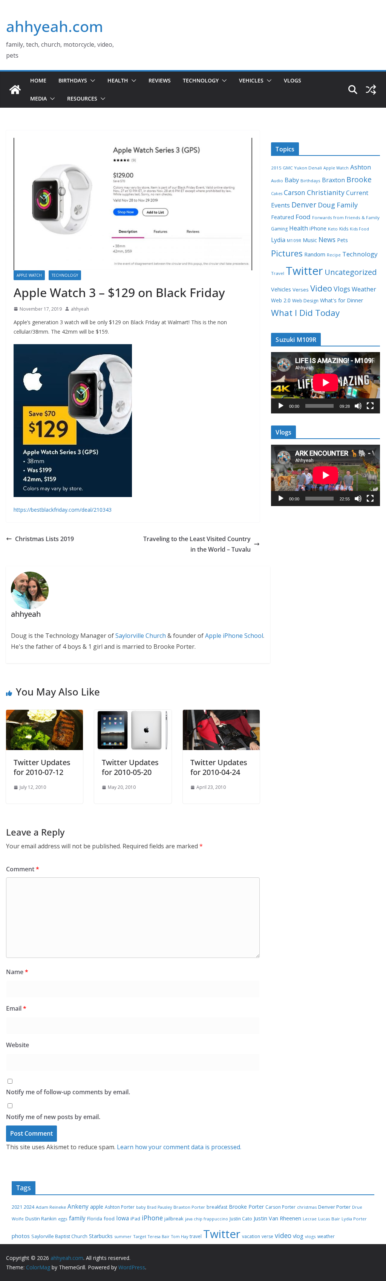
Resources (82, 98)
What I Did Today (305, 313)
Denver (303, 205)
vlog (298, 1236)
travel (196, 1236)
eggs (62, 1219)
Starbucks (101, 1236)
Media (38, 98)
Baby (292, 180)
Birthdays (72, 80)
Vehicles (251, 80)
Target (139, 1236)
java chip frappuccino (206, 1219)
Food (303, 216)
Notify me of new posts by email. (53, 1117)
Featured (282, 217)
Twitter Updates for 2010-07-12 (42, 767)
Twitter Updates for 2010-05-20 (130, 767)
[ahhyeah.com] (15, 90)
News (327, 239)
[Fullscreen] (370, 406)
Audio (277, 180)
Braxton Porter (189, 1207)
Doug (326, 204)
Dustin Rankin (41, 1218)
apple (96, 1206)
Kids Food (359, 229)
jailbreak (174, 1218)
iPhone (317, 228)
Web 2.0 (281, 300)
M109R (294, 240)
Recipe (334, 255)
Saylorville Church (140, 635)
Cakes (276, 193)
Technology (201, 80)
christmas (307, 1207)
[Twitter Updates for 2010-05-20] (132, 715)
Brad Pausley (159, 1207)
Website (17, 1045)
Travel (277, 273)
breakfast (217, 1207)
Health (117, 80)
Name (17, 972)
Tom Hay (179, 1236)
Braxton (333, 180)
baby (141, 1207)
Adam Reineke (51, 1207)
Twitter (304, 270)
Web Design (305, 300)
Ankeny (78, 1206)
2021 (17, 1207)
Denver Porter (334, 1206)
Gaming (279, 229)
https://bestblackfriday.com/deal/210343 (63, 509)
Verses (301, 289)
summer (123, 1236)
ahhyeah (80, 309)
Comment (22, 869)
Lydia (278, 240)
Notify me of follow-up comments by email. (68, 1092)
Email (16, 1008)
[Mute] (358, 406)
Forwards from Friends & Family (346, 217)
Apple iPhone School (234, 635)
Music (310, 240)
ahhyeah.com (54, 26)
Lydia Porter (354, 1219)
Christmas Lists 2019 (44, 539)
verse (267, 1236)
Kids (343, 229)
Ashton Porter (120, 1207)
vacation (251, 1236)
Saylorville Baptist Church (59, 1236)
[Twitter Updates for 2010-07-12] (44, 715)
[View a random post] (371, 90)
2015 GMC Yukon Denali (296, 168)
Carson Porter (280, 1207)
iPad (135, 1218)
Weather (364, 289)
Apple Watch (29, 275)
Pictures (287, 253)
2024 (29, 1206)
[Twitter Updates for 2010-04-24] (221, 715)
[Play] (281, 406)
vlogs (310, 1236)
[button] (91, 80)
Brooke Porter (246, 1206)
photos (21, 1236)
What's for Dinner (341, 300)
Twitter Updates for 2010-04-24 (218, 767)
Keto (333, 229)
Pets (342, 240)
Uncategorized (351, 272)
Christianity (326, 192)
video (283, 1235)
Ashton (360, 167)
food (109, 1218)
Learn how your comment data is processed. (179, 1147)
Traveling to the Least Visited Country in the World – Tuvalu (197, 544)
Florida (94, 1218)
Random (314, 254)
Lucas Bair (329, 1219)
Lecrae (310, 1219)
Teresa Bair (159, 1236)
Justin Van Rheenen (277, 1218)
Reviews (160, 80)
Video (321, 288)
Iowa (122, 1218)
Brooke (359, 179)
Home (38, 80)
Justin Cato (241, 1218)
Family (347, 204)
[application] (325, 382)
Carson (294, 192)
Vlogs (292, 80)
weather (326, 1236)
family (77, 1218)
